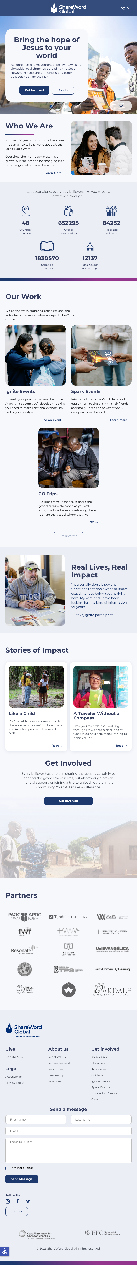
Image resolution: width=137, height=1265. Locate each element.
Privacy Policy (15, 1082)
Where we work (59, 1063)
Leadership (56, 1075)
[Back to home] (68, 8)
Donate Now (14, 1057)
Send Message (21, 1179)
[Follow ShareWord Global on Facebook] (17, 1201)
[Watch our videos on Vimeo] (27, 1201)
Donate (63, 90)
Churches (98, 1063)
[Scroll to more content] (121, 105)
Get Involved (34, 90)
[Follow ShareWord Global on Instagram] (7, 1201)
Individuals (99, 1057)
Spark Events (100, 1087)
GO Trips (97, 1075)
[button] (7, 8)
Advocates (98, 1069)
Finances (54, 1081)
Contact (16, 1211)
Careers (96, 1099)
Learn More (52, 173)
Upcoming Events (104, 1093)
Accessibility (14, 1076)
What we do (57, 1057)
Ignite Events (101, 1081)
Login (123, 8)
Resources (55, 1069)
